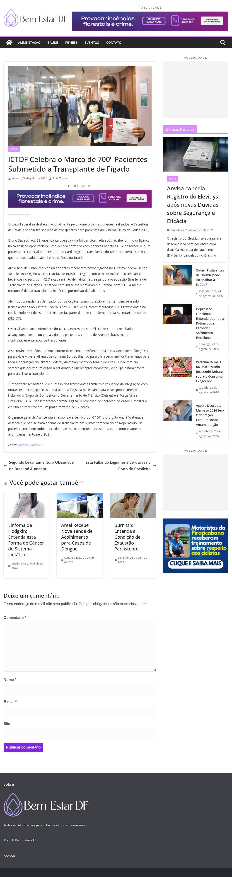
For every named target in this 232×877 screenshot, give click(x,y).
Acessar (9, 856)
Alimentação (29, 42)
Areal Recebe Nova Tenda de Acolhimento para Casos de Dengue (76, 537)
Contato (113, 42)
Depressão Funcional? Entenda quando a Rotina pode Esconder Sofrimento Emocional (210, 323)
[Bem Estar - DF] (46, 795)
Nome (10, 680)
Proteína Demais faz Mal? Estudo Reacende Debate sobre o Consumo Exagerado (209, 371)
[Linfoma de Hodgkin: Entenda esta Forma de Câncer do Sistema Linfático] (27, 496)
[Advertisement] (195, 89)
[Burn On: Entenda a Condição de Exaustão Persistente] (133, 496)
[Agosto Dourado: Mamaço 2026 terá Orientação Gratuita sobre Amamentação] (177, 420)
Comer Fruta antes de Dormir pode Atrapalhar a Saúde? (210, 277)
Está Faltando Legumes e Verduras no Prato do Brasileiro (118, 465)
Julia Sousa (60, 178)
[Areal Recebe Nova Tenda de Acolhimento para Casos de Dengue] (80, 496)
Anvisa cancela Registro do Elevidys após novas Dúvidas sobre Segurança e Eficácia (193, 204)
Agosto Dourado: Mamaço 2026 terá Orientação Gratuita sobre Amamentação (210, 415)
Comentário (15, 618)
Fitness (71, 42)
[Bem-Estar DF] (9, 42)
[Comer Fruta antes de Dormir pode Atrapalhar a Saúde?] (177, 283)
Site (7, 724)
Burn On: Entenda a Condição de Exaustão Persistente (127, 537)
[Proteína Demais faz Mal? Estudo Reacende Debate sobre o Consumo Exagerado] (177, 377)
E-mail (10, 702)
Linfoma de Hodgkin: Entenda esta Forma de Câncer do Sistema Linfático (26, 540)
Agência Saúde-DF (30, 445)
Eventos (92, 42)
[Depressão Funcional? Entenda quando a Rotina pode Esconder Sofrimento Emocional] (177, 329)
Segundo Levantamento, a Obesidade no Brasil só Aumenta (41, 465)
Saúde (53, 42)
